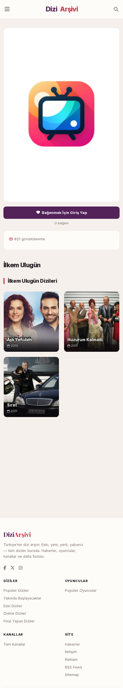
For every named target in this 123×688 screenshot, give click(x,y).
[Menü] (7, 9)
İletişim (71, 652)
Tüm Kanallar (14, 644)
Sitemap (72, 675)
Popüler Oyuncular (81, 590)
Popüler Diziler (16, 590)
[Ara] (116, 9)
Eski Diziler (12, 606)
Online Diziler (14, 613)
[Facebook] (4, 567)
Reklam (71, 659)
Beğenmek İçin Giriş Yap (64, 213)
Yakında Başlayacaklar (22, 598)
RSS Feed (73, 667)
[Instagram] (20, 567)
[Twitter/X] (12, 567)
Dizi (62, 9)
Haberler (72, 644)
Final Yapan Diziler (19, 621)
